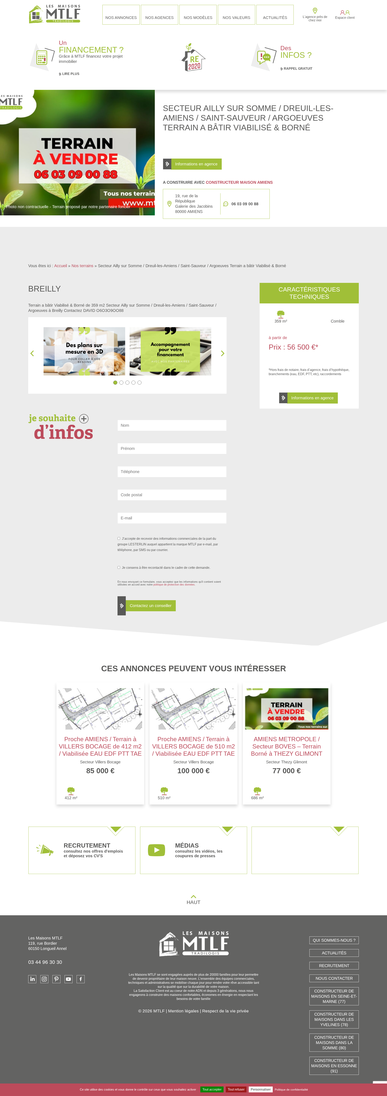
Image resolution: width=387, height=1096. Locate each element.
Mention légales (183, 1011)
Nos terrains (82, 266)
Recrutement (334, 965)
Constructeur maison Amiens (239, 182)
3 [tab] (127, 383)
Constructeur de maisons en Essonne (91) (334, 1065)
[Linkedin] (32, 979)
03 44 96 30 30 (45, 962)
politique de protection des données (174, 584)
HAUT (193, 902)
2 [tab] (121, 383)
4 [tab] (133, 383)
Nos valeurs (236, 18)
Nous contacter (334, 978)
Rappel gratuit (298, 68)
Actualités (275, 18)
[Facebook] (81, 979)
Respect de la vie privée (225, 1011)
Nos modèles (198, 18)
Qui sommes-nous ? (334, 940)
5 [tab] (139, 383)
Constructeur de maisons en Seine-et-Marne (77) (334, 996)
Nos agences (159, 18)
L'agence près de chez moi (315, 18)
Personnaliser (261, 1089)
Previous (32, 353)
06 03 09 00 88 (244, 204)
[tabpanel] (85, 351)
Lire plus (70, 74)
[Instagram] (44, 979)
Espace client (345, 17)
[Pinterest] (56, 979)
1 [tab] (115, 383)
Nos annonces (121, 18)
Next (222, 353)
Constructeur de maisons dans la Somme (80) (334, 1042)
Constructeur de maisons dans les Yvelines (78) (334, 1019)
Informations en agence (196, 164)
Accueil (60, 266)
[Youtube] (68, 979)
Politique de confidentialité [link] (291, 1089)
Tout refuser (236, 1089)
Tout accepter (212, 1089)
